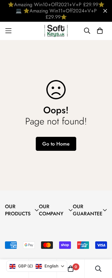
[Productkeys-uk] (56, 31)
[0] (71, 269)
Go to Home (56, 143)
